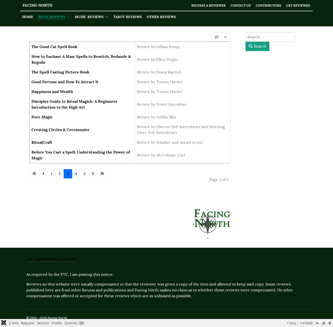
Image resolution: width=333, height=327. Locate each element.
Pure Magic (42, 117)
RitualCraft (41, 142)
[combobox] (270, 37)
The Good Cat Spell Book (54, 46)
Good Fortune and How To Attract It (64, 81)
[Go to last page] (102, 173)
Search (259, 46)
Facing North (37, 5)
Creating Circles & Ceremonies (60, 129)
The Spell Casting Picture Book (60, 72)
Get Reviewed (298, 5)
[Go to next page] (92, 173)
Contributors (268, 5)
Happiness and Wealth (52, 91)
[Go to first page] (34, 173)
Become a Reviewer (208, 5)
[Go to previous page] (43, 173)
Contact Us (241, 5)
